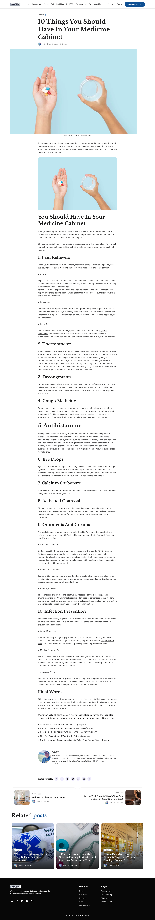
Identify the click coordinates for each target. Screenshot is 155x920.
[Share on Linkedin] (78, 779)
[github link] (32, 901)
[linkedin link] (22, 901)
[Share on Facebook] (62, 779)
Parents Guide (81, 4)
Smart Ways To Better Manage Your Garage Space (63, 724)
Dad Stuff (83, 895)
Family (81, 891)
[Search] (109, 4)
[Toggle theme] (113, 4)
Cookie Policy (106, 895)
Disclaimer (105, 898)
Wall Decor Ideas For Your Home (48, 797)
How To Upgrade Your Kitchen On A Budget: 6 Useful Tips (66, 728)
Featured (82, 898)
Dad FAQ (69, 4)
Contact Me (36, 4)
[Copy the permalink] (89, 779)
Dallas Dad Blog (57, 4)
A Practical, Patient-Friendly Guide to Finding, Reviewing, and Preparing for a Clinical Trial (77, 857)
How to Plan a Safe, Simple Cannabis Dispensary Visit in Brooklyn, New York (119, 857)
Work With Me (95, 4)
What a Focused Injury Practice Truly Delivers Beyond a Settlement (31, 857)
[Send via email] (84, 779)
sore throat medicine (58, 268)
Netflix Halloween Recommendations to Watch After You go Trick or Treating (74, 740)
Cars (81, 902)
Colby (44, 44)
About (46, 4)
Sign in (119, 4)
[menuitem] (27, 4)
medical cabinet (76, 234)
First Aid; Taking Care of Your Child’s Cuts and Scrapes (65, 736)
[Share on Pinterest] (67, 779)
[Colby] (39, 44)
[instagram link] (27, 901)
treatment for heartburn (61, 490)
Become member (135, 4)
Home (27, 4)
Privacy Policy (106, 891)
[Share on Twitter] (56, 779)
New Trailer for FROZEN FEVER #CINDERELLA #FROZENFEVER (68, 732)
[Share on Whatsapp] (73, 779)
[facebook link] (17, 901)
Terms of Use (106, 902)
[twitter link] (12, 901)
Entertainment (84, 905)
